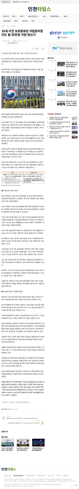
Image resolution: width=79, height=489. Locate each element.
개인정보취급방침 (18, 475)
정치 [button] (14, 16)
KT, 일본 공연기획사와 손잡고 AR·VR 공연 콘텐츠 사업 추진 (59, 123)
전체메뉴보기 (7, 2)
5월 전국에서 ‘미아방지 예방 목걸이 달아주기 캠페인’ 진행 (59, 137)
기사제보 (58, 475)
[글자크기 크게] (43, 48)
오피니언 (25, 21)
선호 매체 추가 (13, 43)
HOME (3, 26)
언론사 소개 (7, 475)
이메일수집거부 (41, 475)
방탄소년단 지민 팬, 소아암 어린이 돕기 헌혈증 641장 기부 (59, 127)
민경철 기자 (6, 41)
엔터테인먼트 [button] (54, 16)
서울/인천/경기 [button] (33, 16)
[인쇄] (36, 48)
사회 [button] (44, 16)
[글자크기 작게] (40, 48)
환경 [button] (16, 21)
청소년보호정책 (30, 475)
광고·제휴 (50, 475)
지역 (32, 21)
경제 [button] (21, 16)
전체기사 (6, 16)
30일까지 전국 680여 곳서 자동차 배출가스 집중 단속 (59, 132)
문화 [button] (65, 16)
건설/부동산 (7, 21)
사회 (8, 26)
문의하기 (65, 475)
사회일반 (13, 26)
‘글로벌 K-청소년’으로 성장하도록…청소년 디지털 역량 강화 (59, 118)
